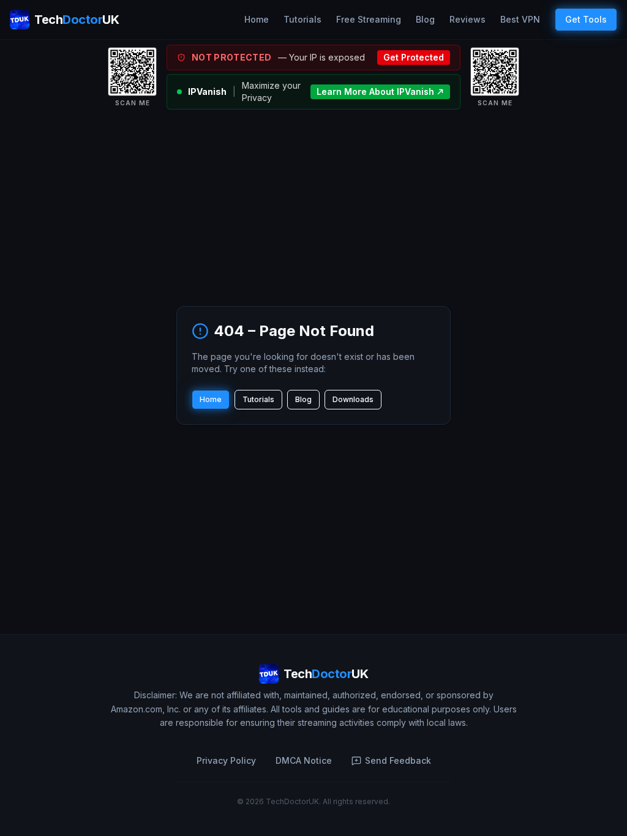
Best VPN (520, 19)
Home (256, 19)
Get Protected (413, 57)
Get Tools (586, 19)
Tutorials (302, 19)
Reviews (467, 19)
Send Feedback (398, 760)
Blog (425, 19)
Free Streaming (368, 19)
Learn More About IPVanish (375, 91)
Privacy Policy (226, 760)
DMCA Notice (304, 760)
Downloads (353, 399)
